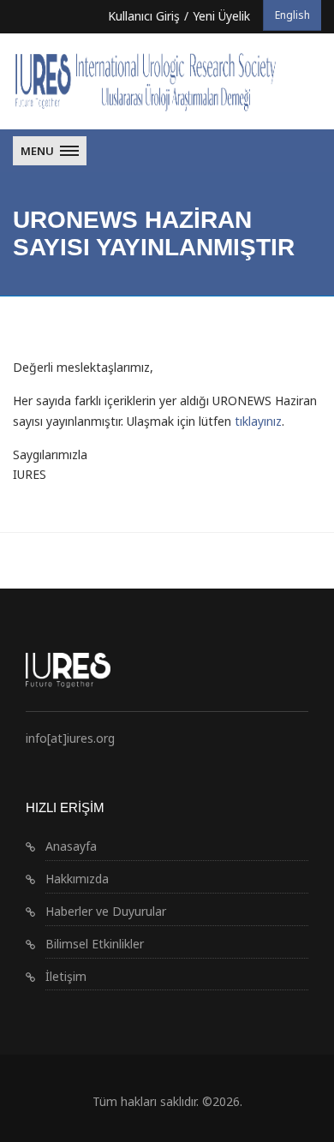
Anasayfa (71, 846)
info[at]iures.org (70, 738)
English (292, 15)
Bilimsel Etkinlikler (94, 944)
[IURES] (167, 81)
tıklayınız (258, 421)
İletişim (65, 976)
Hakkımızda (77, 878)
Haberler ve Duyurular (105, 911)
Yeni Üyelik (221, 16)
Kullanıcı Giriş (144, 16)
